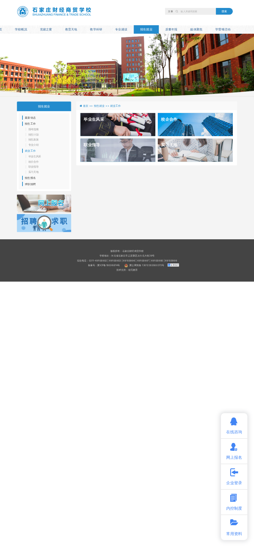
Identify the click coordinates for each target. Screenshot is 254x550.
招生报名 (30, 177)
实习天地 (33, 172)
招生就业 (146, 29)
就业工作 (30, 150)
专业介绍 (33, 145)
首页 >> (88, 105)
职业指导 (33, 167)
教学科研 (96, 29)
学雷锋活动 (223, 29)
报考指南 (33, 129)
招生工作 (30, 123)
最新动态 (30, 117)
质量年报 (171, 29)
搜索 (224, 11)
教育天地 (71, 29)
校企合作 (33, 161)
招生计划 (33, 134)
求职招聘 (30, 183)
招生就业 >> (102, 105)
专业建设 (121, 29)
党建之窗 (46, 29)
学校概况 (21, 29)
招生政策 (33, 139)
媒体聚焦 (196, 29)
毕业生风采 (34, 156)
